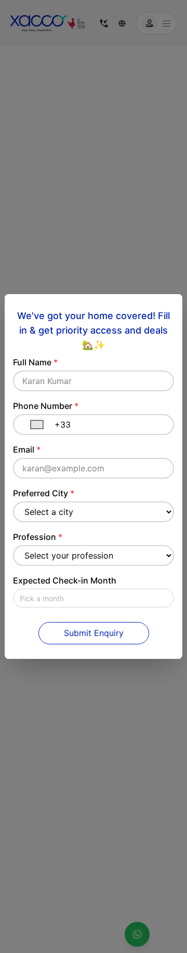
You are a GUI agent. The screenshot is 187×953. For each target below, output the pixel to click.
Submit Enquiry (94, 633)
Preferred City (43, 493)
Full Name (35, 362)
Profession (37, 537)
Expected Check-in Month (64, 580)
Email (27, 449)
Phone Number (45, 406)
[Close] (171, 305)
